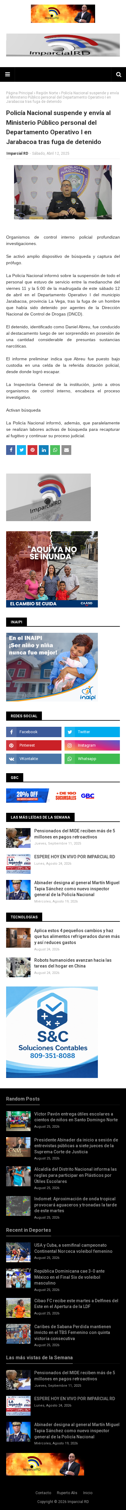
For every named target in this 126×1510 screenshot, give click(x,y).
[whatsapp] (92, 759)
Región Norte (47, 93)
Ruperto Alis (67, 1493)
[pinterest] (33, 745)
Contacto (43, 1493)
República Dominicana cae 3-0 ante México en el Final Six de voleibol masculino (69, 1277)
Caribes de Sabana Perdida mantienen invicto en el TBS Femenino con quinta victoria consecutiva (72, 1332)
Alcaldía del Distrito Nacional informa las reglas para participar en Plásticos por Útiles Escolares (75, 1175)
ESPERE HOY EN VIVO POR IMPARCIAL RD (74, 856)
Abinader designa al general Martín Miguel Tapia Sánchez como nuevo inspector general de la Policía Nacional (77, 888)
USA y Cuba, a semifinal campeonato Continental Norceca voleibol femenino (73, 1248)
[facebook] (33, 732)
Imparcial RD (17, 153)
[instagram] (92, 745)
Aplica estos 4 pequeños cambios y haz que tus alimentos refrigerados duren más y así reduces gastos (77, 936)
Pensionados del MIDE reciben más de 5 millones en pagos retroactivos (74, 833)
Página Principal (19, 93)
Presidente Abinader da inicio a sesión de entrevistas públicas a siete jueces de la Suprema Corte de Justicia (76, 1145)
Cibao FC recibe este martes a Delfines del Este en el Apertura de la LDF (76, 1303)
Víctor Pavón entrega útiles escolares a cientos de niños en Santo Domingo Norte (76, 1117)
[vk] (33, 759)
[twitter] (92, 732)
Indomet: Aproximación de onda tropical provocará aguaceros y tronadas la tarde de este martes (75, 1204)
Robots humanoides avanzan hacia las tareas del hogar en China (73, 963)
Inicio (87, 1493)
